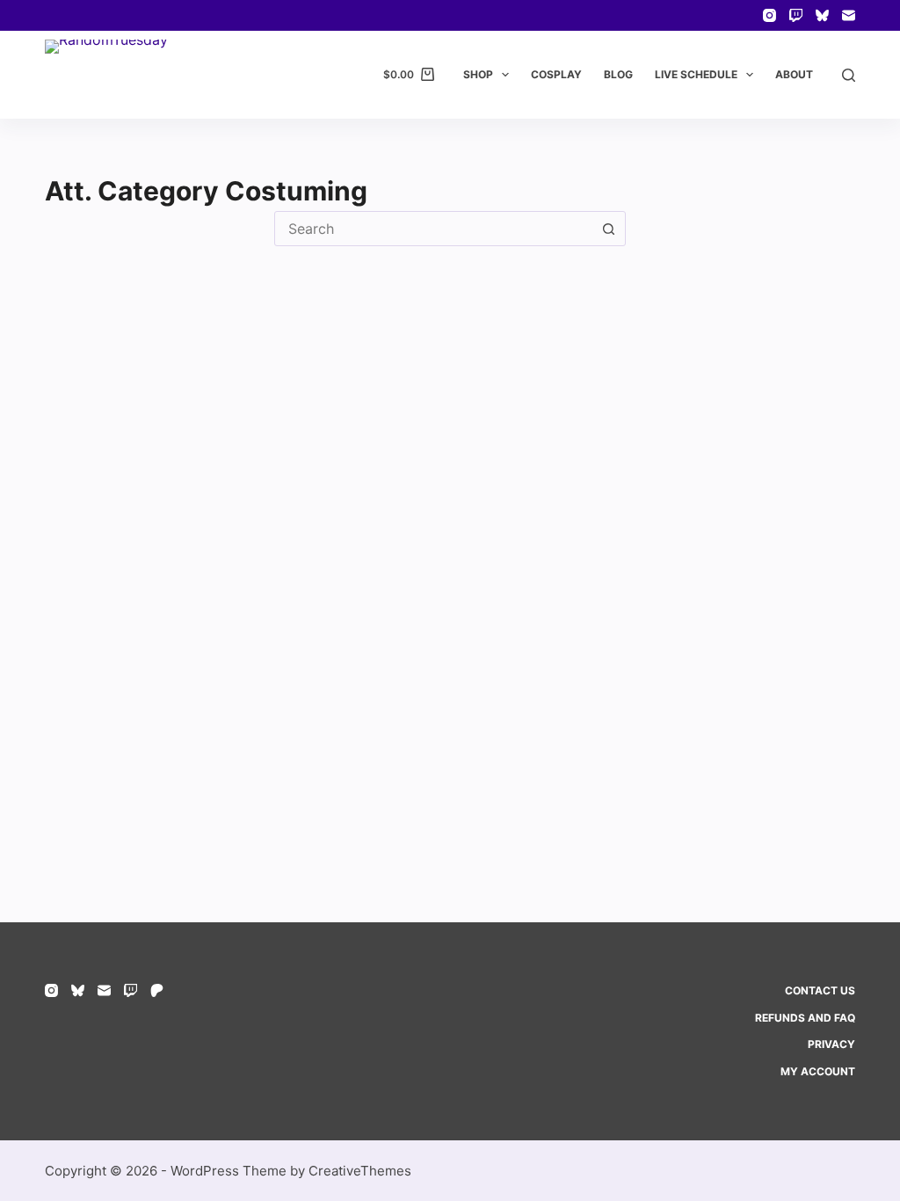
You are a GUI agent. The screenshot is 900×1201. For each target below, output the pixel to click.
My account (817, 1071)
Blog (618, 74)
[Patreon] (156, 990)
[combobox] (433, 228)
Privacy (831, 1044)
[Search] (848, 75)
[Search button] (608, 228)
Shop (478, 74)
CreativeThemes (359, 1170)
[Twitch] (795, 15)
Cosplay (556, 74)
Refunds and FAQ (805, 1017)
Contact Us (820, 990)
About (794, 74)
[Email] (848, 15)
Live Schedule (696, 74)
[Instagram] (769, 15)
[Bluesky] (822, 15)
